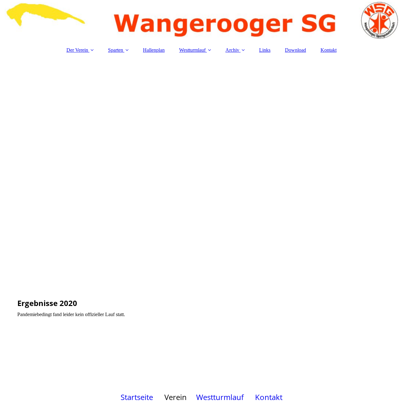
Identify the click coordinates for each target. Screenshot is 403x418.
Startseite (137, 397)
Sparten (115, 50)
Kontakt (329, 50)
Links (264, 50)
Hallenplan (154, 50)
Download (295, 50)
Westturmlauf (192, 50)
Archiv (232, 50)
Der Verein (77, 50)
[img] (201, 20)
